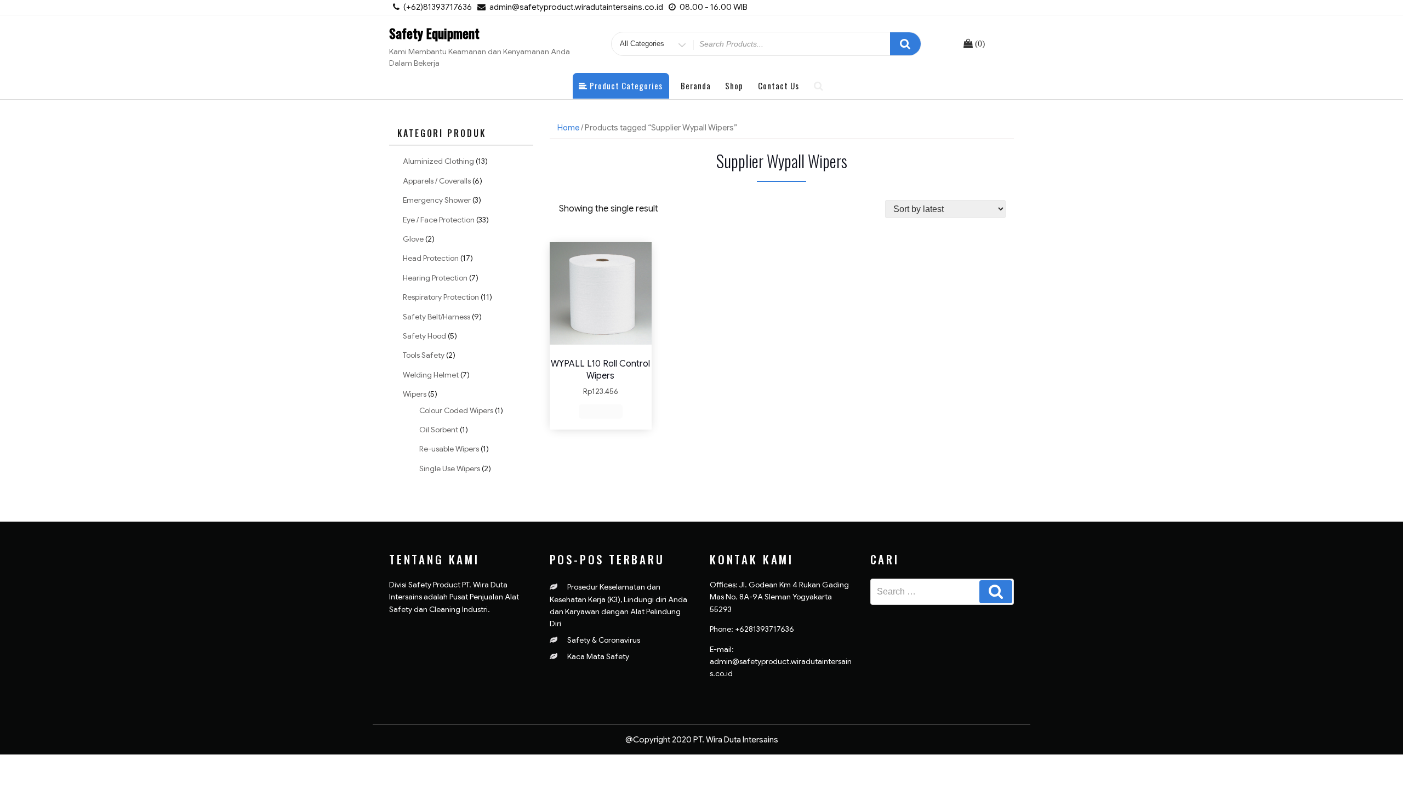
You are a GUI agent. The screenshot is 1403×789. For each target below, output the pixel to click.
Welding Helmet (431, 375)
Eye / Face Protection (439, 220)
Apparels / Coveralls (437, 181)
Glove (413, 239)
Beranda (696, 85)
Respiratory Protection (441, 297)
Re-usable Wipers (449, 449)
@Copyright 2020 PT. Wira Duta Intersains (701, 740)
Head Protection (431, 258)
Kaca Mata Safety (598, 656)
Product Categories (625, 85)
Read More (601, 411)
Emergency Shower (437, 200)
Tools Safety (423, 355)
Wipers (414, 394)
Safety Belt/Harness (436, 317)
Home (568, 128)
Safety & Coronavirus (603, 640)
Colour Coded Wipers (456, 410)
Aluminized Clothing (438, 161)
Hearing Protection (435, 278)
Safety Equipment (434, 33)
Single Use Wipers (449, 468)
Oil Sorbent (438, 429)
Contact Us (778, 85)
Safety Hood (424, 336)
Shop (734, 85)
